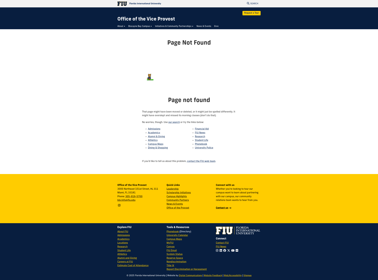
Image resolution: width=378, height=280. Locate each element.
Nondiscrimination (176, 262)
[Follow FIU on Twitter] (229, 251)
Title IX (170, 266)
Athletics (153, 140)
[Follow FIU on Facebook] (225, 251)
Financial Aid (202, 129)
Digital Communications (190, 276)
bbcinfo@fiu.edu (126, 200)
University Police (204, 148)
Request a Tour (251, 13)
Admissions (154, 129)
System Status (175, 254)
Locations (122, 243)
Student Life (201, 140)
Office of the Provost (178, 208)
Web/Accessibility (233, 276)
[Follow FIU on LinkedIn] (221, 251)
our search (174, 122)
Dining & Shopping (158, 148)
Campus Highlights (177, 196)
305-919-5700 (133, 196)
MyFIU (170, 243)
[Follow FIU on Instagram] (218, 251)
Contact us (222, 208)
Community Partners (178, 200)
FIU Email (172, 250)
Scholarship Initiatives (179, 193)
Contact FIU (222, 243)
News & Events (175, 204)
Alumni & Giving (156, 136)
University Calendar (177, 235)
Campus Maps (155, 144)
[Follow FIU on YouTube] (233, 251)
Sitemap (247, 276)
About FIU (122, 232)
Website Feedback (213, 276)
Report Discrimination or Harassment (187, 269)
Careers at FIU (125, 262)
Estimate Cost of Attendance (133, 266)
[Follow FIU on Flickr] (237, 251)
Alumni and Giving (127, 258)
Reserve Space (175, 258)
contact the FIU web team (201, 161)
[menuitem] (121, 26)
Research (200, 136)
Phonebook (201, 144)
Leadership (173, 189)
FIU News (200, 133)
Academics (154, 133)
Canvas (171, 247)
